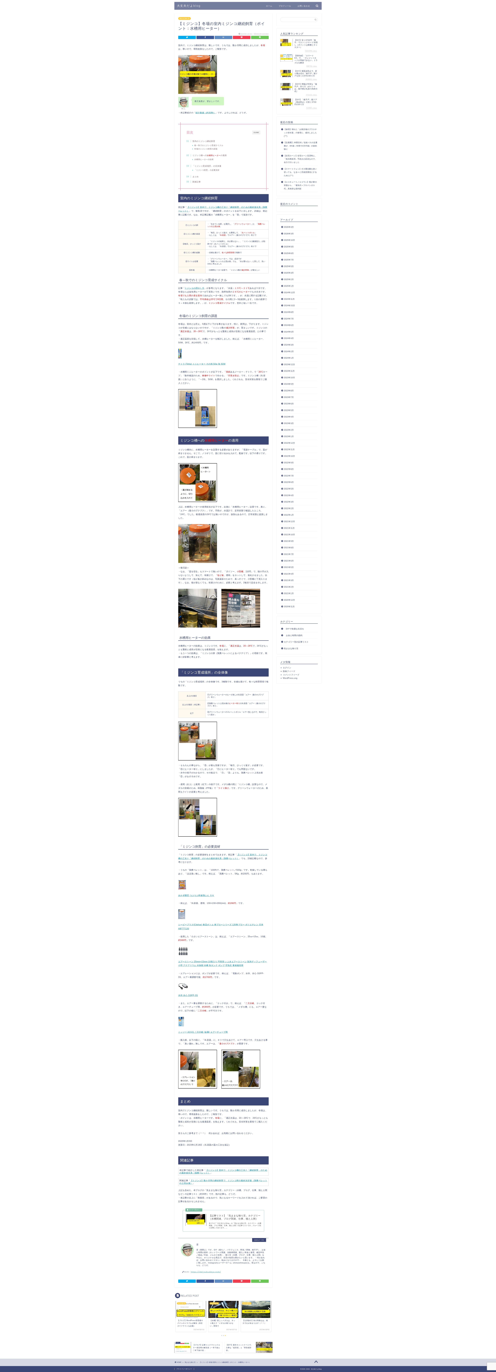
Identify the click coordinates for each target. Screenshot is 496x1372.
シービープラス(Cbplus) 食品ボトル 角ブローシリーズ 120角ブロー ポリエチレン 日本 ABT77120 (220, 927)
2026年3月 (289, 234)
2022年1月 (289, 515)
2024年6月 (289, 325)
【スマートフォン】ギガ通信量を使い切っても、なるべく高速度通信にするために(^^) (300, 172)
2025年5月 (289, 266)
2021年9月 (289, 541)
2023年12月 (289, 364)
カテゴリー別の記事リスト (296, 642)
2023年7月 (289, 397)
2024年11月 (289, 299)
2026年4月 (289, 227)
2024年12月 (289, 292)
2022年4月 (289, 495)
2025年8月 (289, 253)
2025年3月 (289, 273)
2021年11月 (289, 528)
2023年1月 (289, 436)
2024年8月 (289, 312)
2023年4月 (289, 417)
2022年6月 (289, 482)
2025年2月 (289, 279)
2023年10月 (289, 377)
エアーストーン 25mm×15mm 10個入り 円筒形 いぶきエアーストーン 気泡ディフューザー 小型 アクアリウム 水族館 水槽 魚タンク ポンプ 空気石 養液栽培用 (222, 963)
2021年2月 (289, 587)
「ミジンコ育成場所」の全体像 (206, 166)
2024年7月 (289, 319)
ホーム (269, 6)
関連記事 (196, 182)
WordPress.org (290, 678)
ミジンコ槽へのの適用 (209, 155)
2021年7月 (289, 554)
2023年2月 (289, 430)
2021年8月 (289, 547)
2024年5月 (289, 332)
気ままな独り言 (184, 18)
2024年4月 (289, 338)
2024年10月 (289, 305)
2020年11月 (289, 606)
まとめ (195, 176)
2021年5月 (289, 567)
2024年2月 (289, 351)
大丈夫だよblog (189, 5)
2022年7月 (289, 476)
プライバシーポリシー (184, 1369)
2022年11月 (289, 449)
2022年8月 (289, 469)
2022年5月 (289, 489)
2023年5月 (289, 410)
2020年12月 (289, 600)
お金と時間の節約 (293, 635)
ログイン (287, 668)
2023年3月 (289, 423)
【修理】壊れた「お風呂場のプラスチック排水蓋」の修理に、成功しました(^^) (300, 132)
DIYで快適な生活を (294, 629)
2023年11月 (289, 371)
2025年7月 (289, 260)
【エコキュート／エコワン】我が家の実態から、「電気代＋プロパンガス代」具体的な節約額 (300, 185)
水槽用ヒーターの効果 (204, 159)
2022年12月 (289, 443)
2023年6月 (289, 404)
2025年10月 (289, 240)
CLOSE (256, 132)
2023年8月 (289, 390)
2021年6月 (289, 561)
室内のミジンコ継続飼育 (203, 141)
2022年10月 (289, 456)
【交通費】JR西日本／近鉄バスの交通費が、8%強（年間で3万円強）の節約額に (300, 146)
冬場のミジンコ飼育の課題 (206, 149)
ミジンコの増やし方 (194, 288)
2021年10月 (289, 534)
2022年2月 (289, 508)
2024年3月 (289, 345)
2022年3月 (289, 502)
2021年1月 (289, 593)
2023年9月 (289, 384)
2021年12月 (289, 521)
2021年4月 (289, 574)
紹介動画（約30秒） (205, 113)
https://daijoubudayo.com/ (206, 1272)
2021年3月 (289, 580)
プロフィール (285, 6)
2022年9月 (289, 463)
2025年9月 (289, 247)
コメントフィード (291, 675)
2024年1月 (289, 358)
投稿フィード (289, 671)
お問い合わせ (304, 6)
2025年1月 (289, 286)
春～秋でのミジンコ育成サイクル (208, 145)
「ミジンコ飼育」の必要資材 (206, 170)
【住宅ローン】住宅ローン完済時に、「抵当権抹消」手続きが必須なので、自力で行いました (300, 159)
